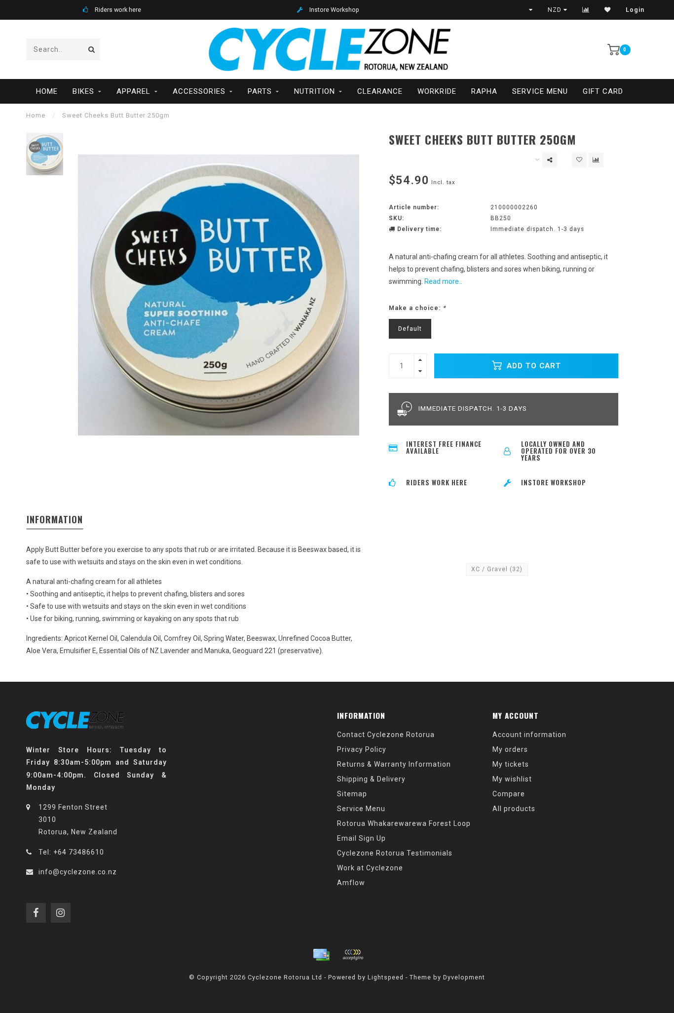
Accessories (199, 91)
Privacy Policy (361, 749)
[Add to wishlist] (579, 160)
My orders (510, 749)
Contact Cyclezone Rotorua (386, 735)
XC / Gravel (497, 569)
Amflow (351, 883)
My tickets (510, 764)
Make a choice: (417, 308)
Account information (529, 735)
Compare (508, 794)
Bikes (83, 91)
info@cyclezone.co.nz (77, 872)
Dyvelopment (464, 977)
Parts (260, 91)
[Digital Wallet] (352, 954)
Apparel (133, 91)
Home (47, 91)
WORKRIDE (436, 91)
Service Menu (540, 91)
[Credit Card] (321, 954)
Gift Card (603, 91)
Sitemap (352, 794)
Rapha (484, 91)
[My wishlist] (607, 9)
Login (635, 9)
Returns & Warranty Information (394, 764)
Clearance (380, 91)
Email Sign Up (361, 838)
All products (513, 809)
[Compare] (586, 9)
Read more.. (443, 281)
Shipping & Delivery (371, 779)
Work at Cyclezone (370, 868)
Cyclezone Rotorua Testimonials (394, 853)
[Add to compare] (596, 160)
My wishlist (512, 779)
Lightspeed (386, 977)
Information (55, 519)
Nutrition (314, 91)
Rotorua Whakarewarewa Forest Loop (404, 823)
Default (410, 328)
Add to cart (532, 365)
